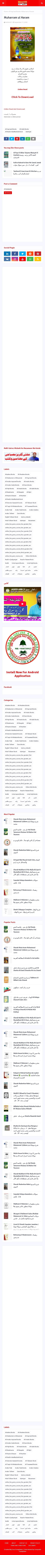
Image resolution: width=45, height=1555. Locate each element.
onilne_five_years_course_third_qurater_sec (18, 552)
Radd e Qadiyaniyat (11, 559)
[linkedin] (7, 253)
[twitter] (22, 253)
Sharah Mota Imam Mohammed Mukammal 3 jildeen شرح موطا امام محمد (25, 821)
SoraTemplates (17, 1549)
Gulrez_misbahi (25, 517)
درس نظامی (8, 570)
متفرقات (19, 574)
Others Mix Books (31, 556)
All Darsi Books (27, 485)
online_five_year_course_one (14, 556)
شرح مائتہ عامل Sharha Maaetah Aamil (27, 1116)
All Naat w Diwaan (10, 496)
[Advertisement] (22, 354)
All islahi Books (24, 129)
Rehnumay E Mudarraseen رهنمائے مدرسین (25, 891)
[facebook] (15, 253)
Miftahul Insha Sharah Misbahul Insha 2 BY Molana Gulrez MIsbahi (27, 1107)
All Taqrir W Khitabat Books (13, 506)
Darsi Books (21, 513)
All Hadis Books (22, 489)
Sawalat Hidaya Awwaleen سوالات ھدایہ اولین (25, 881)
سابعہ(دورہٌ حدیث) (26, 570)
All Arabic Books (29, 481)
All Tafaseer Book (30, 503)
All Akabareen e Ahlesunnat (13, 478)
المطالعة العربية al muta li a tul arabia (26, 958)
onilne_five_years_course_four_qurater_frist (18, 531)
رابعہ (16, 570)
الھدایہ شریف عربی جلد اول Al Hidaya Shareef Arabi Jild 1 (26, 998)
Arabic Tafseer (9, 513)
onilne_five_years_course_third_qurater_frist (18, 549)
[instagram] (15, 259)
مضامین (27, 574)
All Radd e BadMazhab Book (14, 132)
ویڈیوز (34, 574)
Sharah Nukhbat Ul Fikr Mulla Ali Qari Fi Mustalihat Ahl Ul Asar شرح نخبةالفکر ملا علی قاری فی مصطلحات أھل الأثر (27, 872)
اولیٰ (18, 567)
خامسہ (35, 567)
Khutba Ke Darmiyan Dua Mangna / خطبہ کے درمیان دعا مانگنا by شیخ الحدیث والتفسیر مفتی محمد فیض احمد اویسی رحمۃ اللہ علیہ (26, 1129)
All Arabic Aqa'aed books (13, 481)
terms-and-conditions (18, 1545)
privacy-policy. (35, 1543)
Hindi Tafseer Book (11, 520)
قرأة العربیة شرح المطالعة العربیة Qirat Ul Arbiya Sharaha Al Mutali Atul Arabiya (26, 1009)
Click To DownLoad (23, 97)
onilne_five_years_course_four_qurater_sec (18, 535)
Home (6, 11)
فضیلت (7, 574)
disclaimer (32, 1545)
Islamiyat (28, 132)
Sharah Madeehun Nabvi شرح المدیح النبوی (26, 851)
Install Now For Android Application (22, 674)
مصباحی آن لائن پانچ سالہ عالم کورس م (26, 840)
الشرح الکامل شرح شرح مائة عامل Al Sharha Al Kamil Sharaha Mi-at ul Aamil (27, 969)
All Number (22, 496)
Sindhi (7, 563)
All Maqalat (20, 492)
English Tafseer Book (11, 517)
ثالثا (24, 567)
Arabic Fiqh (8, 510)
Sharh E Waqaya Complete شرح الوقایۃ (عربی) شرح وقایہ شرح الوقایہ (26, 911)
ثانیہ (29, 567)
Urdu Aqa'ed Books (18, 563)
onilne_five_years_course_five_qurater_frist (18, 524)
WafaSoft (8, 22)
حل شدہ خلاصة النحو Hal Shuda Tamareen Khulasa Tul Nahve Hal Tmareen (24, 832)
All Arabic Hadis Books (12, 485)
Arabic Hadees (33, 510)
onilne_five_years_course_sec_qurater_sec (18, 545)
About (14, 1543)
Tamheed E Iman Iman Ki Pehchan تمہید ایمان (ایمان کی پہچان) (27, 172)
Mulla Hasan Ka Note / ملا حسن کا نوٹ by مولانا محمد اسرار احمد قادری (26, 1054)
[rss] (38, 259)
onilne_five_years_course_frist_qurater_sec (18, 538)
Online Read (22, 89)
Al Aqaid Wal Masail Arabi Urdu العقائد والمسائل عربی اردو (26, 861)
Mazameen (31, 520)
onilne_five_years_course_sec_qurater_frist (18, 542)
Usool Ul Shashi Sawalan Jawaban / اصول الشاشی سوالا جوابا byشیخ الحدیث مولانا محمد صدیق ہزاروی (26, 1226)
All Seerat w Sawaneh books (13, 503)
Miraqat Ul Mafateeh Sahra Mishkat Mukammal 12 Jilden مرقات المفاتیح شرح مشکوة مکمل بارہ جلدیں (26, 1216)
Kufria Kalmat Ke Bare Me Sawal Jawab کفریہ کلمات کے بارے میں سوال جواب (27, 164)
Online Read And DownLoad (14, 109)
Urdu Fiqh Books (32, 563)
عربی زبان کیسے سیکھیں (21, 987)
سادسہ (35, 570)
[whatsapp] (30, 259)
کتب (13, 574)
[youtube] (22, 259)
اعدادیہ (7, 567)
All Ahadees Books (23, 474)
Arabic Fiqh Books (20, 510)
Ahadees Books (10, 474)
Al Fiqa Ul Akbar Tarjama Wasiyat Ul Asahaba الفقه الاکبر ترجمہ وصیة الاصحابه (25, 155)
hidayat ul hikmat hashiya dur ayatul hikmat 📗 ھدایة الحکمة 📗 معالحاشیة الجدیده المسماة (26, 1075)
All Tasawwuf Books (31, 506)
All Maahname (9, 492)
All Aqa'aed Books (14, 11)
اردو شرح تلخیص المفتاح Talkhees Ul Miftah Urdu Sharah (25, 979)
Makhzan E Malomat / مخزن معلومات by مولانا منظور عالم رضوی (26, 901)
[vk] (7, 259)
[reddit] (30, 253)
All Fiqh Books (9, 489)
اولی (13, 567)
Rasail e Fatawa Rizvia (26, 559)
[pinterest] (38, 253)
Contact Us (23, 1543)
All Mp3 (29, 492)
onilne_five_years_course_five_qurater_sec (18, 528)
